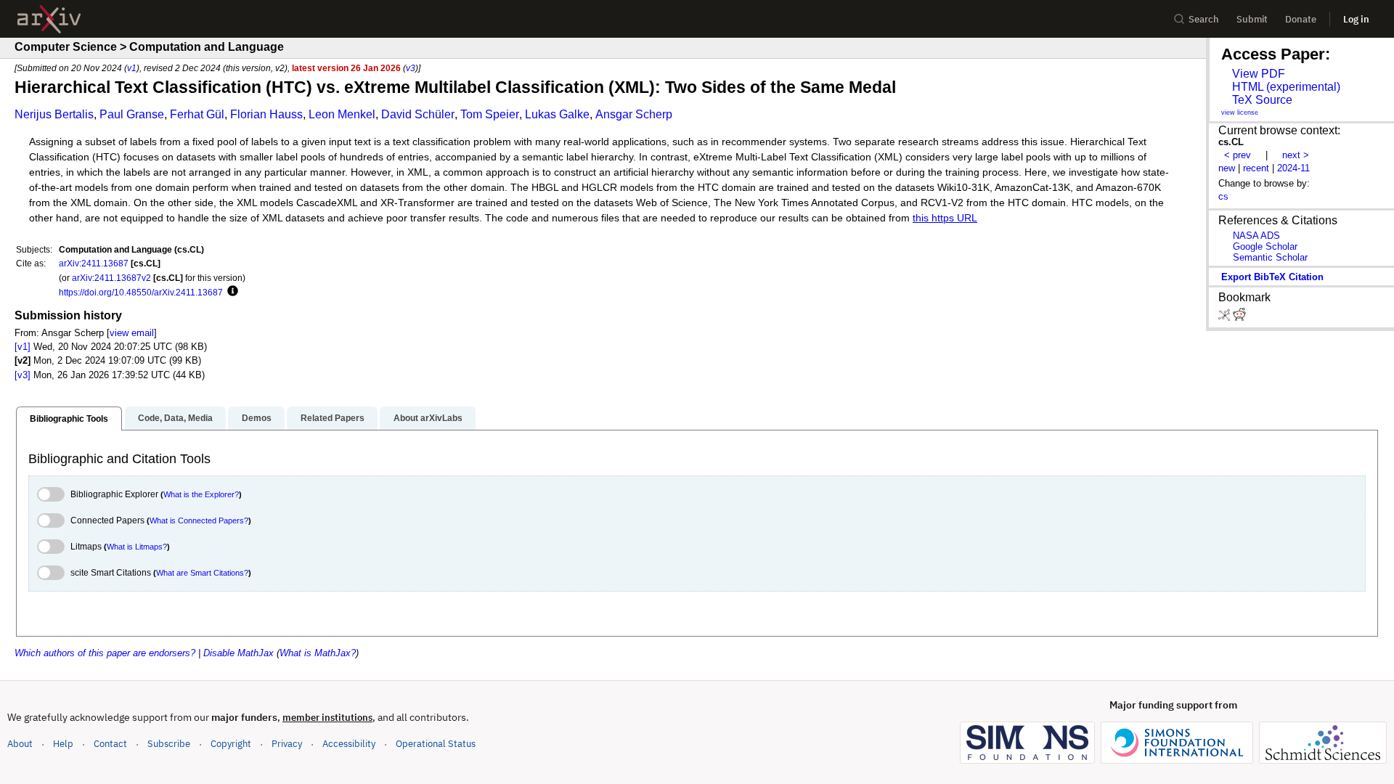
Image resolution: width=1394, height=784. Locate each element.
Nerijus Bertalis (54, 114)
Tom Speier (489, 114)
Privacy (287, 744)
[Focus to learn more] (230, 291)
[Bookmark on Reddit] (1239, 317)
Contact (110, 744)
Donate (1300, 19)
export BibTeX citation (1272, 276)
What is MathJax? (318, 653)
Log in (1356, 19)
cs (1223, 196)
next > (1295, 155)
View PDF (1258, 74)
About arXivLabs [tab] (428, 418)
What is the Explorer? (201, 494)
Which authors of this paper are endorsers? (105, 653)
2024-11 (1293, 168)
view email (132, 332)
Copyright (231, 744)
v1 (131, 68)
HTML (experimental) (1286, 87)
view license (1239, 112)
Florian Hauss (266, 114)
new (1226, 168)
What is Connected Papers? (199, 520)
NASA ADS (1256, 235)
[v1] (22, 346)
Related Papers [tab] (332, 418)
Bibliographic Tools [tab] (69, 419)
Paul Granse (131, 114)
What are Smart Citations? (202, 572)
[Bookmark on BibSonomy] (1225, 317)
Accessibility (348, 744)
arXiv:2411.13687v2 (111, 277)
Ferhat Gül (197, 114)
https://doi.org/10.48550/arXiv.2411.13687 (141, 292)
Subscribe (168, 744)
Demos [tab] (257, 418)
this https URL (945, 218)
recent (1256, 168)
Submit (1252, 19)
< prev (1237, 155)
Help (63, 744)
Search (1204, 19)
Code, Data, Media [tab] (175, 418)
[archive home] (49, 19)
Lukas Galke (557, 114)
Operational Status (436, 743)
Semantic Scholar (1270, 257)
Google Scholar (1265, 246)
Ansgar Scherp (633, 114)
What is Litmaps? (137, 546)
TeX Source (1262, 100)
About (20, 744)
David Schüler (418, 114)
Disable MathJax (238, 653)
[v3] (22, 374)
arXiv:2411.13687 (94, 263)
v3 (410, 68)
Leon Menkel (342, 114)
